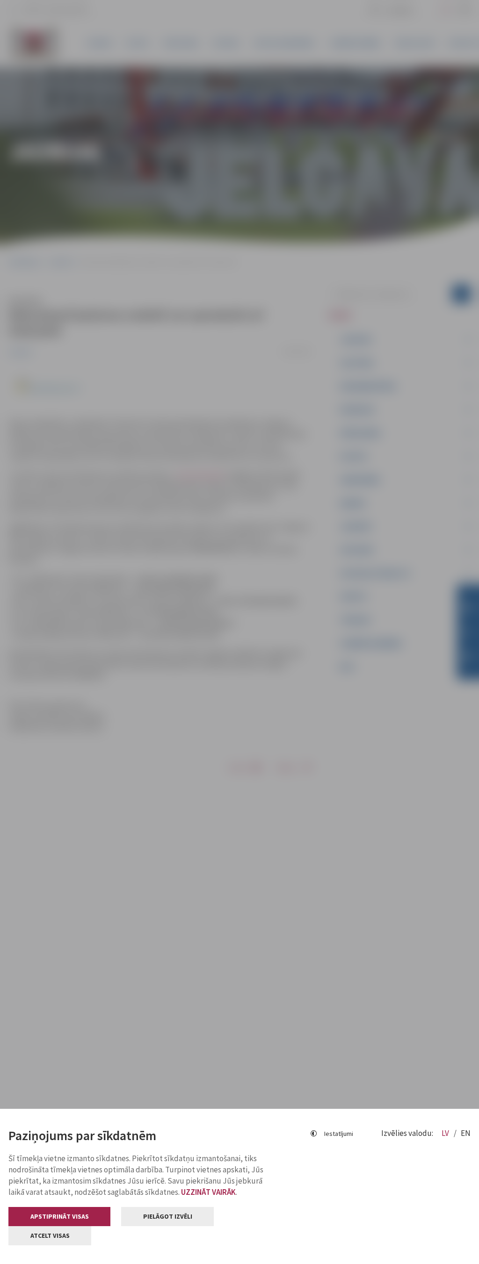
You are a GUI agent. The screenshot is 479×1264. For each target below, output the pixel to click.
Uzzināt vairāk (208, 1192)
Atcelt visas (50, 1235)
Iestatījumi (338, 1133)
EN (466, 1133)
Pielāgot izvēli (167, 1216)
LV (446, 1133)
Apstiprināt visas (59, 1216)
